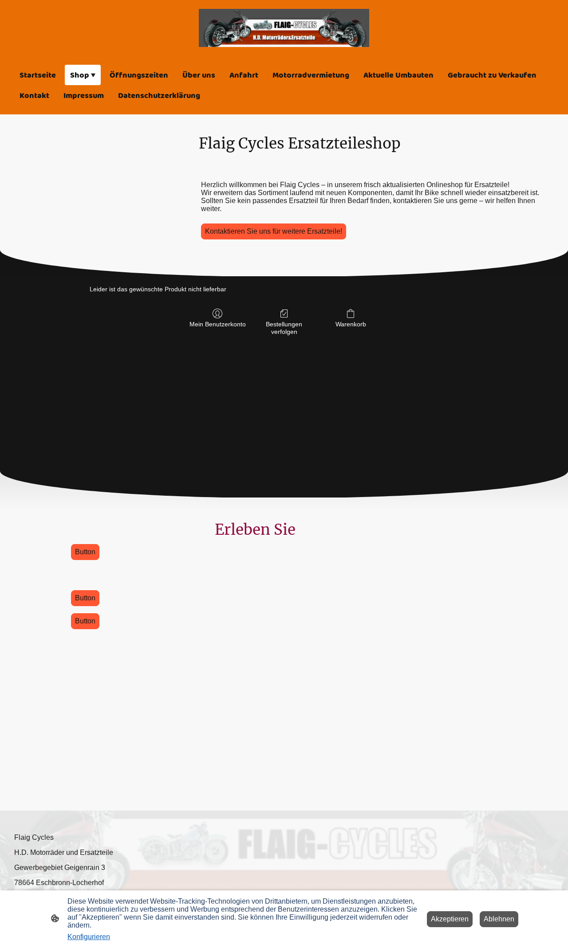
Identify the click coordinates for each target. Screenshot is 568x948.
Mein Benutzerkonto (217, 324)
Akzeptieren (450, 919)
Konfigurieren (88, 936)
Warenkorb (350, 324)
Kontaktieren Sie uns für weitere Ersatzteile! (273, 231)
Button (85, 552)
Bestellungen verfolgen (284, 328)
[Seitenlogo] (284, 28)
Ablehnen (499, 919)
